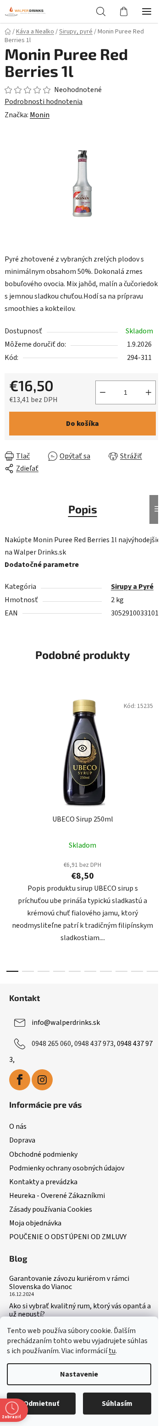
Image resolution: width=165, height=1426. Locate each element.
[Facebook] (19, 1079)
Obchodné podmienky (43, 1154)
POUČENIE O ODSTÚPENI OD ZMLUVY (67, 1237)
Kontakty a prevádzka (43, 1182)
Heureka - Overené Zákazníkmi (57, 1196)
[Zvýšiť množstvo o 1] (148, 392)
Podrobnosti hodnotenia (43, 102)
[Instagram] (42, 1079)
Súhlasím (117, 1404)
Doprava (22, 1140)
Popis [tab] (82, 509)
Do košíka (82, 424)
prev (9, 757)
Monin (40, 115)
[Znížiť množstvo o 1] (103, 392)
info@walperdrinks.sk (66, 1023)
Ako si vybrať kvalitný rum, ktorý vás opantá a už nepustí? (80, 1310)
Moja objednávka (35, 1223)
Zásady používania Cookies (50, 1209)
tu (112, 1351)
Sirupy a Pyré (132, 587)
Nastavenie (79, 1374)
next (155, 757)
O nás (18, 1126)
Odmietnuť (41, 1404)
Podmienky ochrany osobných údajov (66, 1168)
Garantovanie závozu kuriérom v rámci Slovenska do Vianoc (69, 1283)
